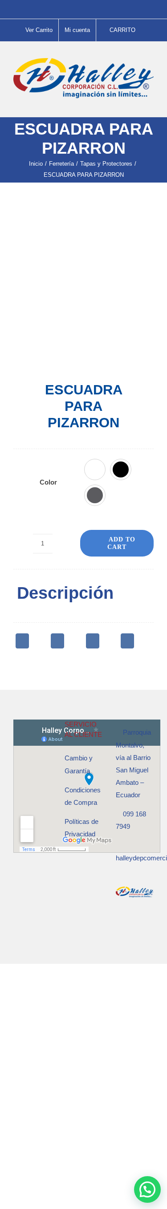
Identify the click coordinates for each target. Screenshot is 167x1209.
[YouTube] (142, 927)
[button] (95, 469)
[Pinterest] (93, 641)
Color (48, 482)
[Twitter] (57, 641)
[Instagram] (130, 927)
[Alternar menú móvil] (150, 103)
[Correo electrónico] (127, 641)
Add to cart (121, 543)
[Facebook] (22, 641)
